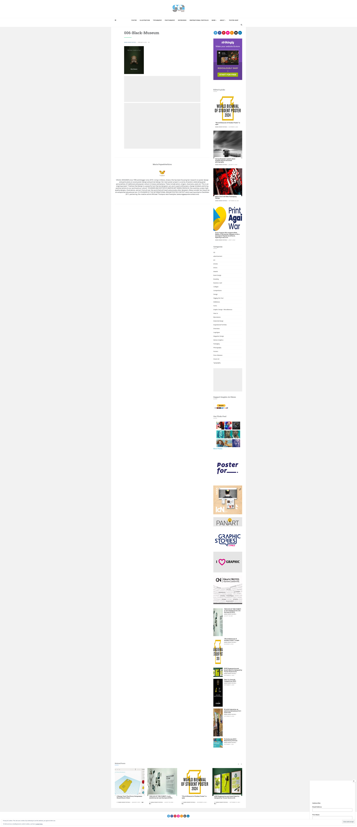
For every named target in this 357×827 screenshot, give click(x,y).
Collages (215, 287)
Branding (216, 279)
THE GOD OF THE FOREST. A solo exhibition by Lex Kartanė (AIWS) (232, 610)
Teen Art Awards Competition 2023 (230, 680)
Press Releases (217, 355)
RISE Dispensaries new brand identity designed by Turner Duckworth (233, 670)
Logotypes (216, 332)
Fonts (215, 306)
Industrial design (218, 321)
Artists (215, 268)
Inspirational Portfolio (220, 325)
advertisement (217, 256)
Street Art (216, 359)
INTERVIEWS (182, 20)
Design (215, 294)
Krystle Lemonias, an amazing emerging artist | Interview (232, 710)
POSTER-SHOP (233, 20)
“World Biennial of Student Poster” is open (227, 123)
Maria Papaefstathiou (130, 42)
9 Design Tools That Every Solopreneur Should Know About (129, 797)
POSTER (134, 20)
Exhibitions (216, 302)
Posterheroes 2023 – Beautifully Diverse (230, 739)
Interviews (216, 328)
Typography (217, 363)
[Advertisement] (162, 89)
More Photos (217, 449)
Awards (215, 271)
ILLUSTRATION (145, 20)
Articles (215, 264)
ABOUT (222, 20)
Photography (217, 347)
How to (215, 313)
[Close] (354, 781)
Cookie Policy (39, 824)
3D (214, 252)
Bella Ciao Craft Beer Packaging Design (226, 197)
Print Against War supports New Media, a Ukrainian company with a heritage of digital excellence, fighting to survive (227, 235)
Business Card (217, 283)
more (214, 20)
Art (214, 260)
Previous (238, 764)
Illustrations (217, 317)
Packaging (216, 344)
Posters (215, 351)
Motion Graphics (218, 340)
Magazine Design (218, 336)
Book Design (217, 275)
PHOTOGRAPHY (170, 20)
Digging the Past (218, 298)
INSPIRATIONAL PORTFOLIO (199, 20)
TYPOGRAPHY (157, 20)
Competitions (217, 290)
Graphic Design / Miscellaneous (222, 309)
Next (241, 764)
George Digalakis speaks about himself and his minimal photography (225, 160)
